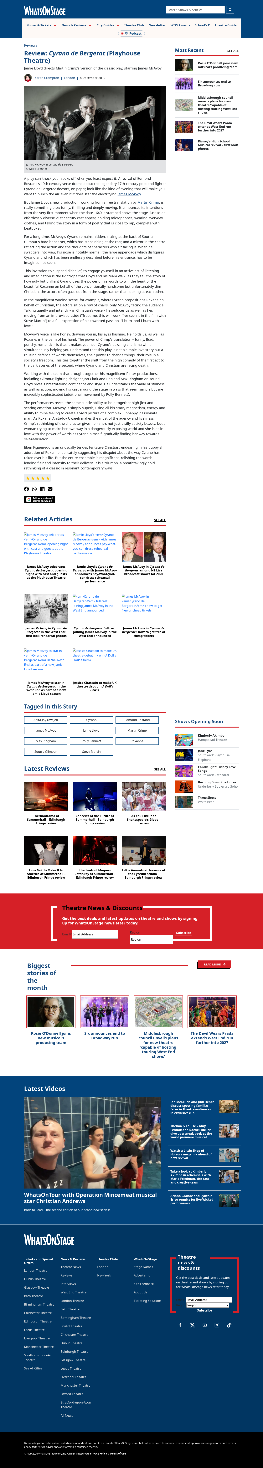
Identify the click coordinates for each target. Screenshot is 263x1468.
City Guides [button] (106, 25)
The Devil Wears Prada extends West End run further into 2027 (212, 1038)
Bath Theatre (33, 1296)
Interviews (68, 1284)
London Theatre (35, 1270)
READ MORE (212, 964)
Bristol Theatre (71, 1326)
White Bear (206, 802)
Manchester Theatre (39, 1347)
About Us (140, 1292)
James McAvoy (129, 194)
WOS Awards (180, 25)
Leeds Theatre (34, 1330)
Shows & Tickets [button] (39, 25)
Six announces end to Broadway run (104, 1036)
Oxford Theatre (72, 1394)
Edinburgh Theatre (38, 1321)
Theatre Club (134, 25)
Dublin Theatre (35, 1279)
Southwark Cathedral (213, 775)
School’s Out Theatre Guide (215, 25)
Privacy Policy (98, 1453)
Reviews (30, 45)
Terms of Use (118, 1453)
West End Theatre (73, 1292)
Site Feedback (144, 1284)
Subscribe (183, 933)
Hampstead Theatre (212, 740)
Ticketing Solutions (148, 1301)
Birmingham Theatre (39, 1304)
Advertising (142, 1275)
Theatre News (71, 1267)
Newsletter (157, 25)
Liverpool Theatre (37, 1338)
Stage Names (143, 1267)
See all (160, 520)
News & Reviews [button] (74, 25)
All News (67, 1415)
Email (67, 934)
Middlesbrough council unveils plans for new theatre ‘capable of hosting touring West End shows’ (158, 1045)
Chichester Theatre (38, 1313)
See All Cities (33, 1368)
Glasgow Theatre (36, 1287)
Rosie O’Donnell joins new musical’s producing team (51, 1038)
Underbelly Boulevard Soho (218, 786)
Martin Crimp (148, 202)
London (69, 78)
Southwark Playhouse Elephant (214, 757)
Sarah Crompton (47, 78)
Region (135, 932)
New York (104, 1275)
